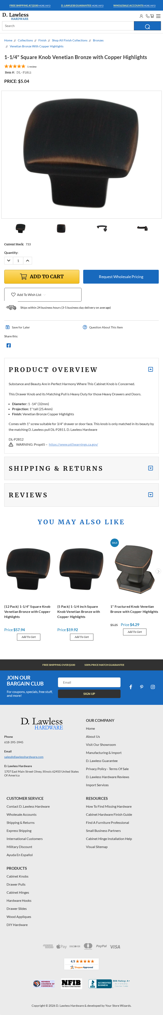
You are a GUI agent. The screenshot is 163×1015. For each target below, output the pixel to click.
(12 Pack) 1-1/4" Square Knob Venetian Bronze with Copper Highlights (27, 611)
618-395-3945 (13, 742)
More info (30, 5)
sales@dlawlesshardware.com (24, 757)
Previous (5, 571)
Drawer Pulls (16, 884)
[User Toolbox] (141, 16)
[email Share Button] (24, 346)
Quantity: (11, 252)
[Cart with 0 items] (152, 16)
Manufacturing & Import (104, 753)
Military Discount (19, 847)
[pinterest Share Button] (54, 346)
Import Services (97, 785)
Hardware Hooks (19, 900)
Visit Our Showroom (101, 744)
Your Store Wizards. (118, 1005)
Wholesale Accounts (22, 814)
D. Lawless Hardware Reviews (107, 777)
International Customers (25, 839)
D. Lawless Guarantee (102, 761)
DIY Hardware (17, 925)
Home (90, 728)
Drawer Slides (17, 908)
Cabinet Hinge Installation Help (109, 839)
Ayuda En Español (20, 855)
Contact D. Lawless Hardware (28, 806)
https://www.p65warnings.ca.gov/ (73, 444)
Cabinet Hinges (18, 892)
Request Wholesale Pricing (121, 276)
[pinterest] (141, 687)
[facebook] (130, 687)
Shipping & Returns (21, 822)
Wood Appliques (19, 917)
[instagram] (152, 687)
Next (158, 571)
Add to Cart (29, 637)
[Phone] (148, 16)
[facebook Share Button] (8, 346)
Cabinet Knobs (17, 876)
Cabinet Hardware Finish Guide (109, 814)
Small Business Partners (103, 830)
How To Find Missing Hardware (109, 806)
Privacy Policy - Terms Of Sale (107, 769)
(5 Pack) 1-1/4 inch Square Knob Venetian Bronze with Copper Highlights (78, 611)
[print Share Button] (39, 346)
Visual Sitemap (97, 847)
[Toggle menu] (157, 15)
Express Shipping (19, 830)
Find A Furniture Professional (107, 822)
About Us (93, 736)
